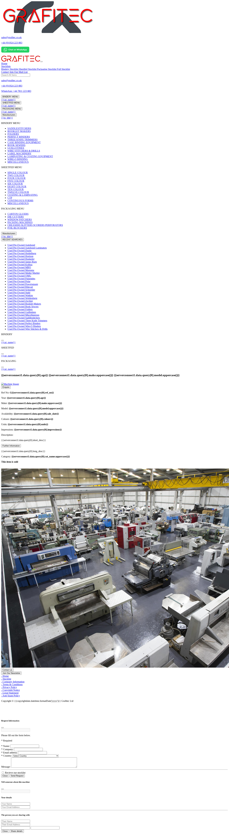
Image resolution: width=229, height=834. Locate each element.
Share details (17, 831)
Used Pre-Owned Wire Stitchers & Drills (27, 329)
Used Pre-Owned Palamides (21, 278)
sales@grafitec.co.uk (11, 37)
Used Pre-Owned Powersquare (22, 284)
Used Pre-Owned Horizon (20, 256)
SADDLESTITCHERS (19, 128)
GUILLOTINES (15, 148)
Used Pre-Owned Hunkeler (20, 259)
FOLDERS (13, 134)
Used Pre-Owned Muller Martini (23, 273)
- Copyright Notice (10, 690)
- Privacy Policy (9, 687)
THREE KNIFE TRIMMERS (22, 139)
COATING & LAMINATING (22, 195)
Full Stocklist (63, 69)
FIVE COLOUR (15, 181)
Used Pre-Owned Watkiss (20, 295)
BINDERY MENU (10, 96)
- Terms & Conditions (12, 684)
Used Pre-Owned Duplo (19, 250)
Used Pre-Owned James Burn (22, 261)
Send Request (17, 776)
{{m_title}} (7, 117)
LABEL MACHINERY (19, 153)
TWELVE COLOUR (18, 192)
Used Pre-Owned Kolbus (19, 264)
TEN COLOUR (15, 189)
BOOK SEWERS (16, 145)
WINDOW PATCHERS (19, 219)
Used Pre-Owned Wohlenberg (22, 298)
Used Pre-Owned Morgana (20, 270)
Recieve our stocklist (14, 772)
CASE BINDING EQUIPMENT (24, 142)
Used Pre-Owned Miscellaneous (23, 315)
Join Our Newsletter (11, 673)
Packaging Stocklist (47, 69)
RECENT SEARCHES (12, 239)
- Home (5, 676)
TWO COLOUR (15, 175)
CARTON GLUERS (18, 214)
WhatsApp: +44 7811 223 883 (16, 91)
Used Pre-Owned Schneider (21, 289)
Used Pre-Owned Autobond (21, 245)
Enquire (5, 387)
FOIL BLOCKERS (17, 228)
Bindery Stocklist (10, 69)
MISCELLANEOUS (18, 162)
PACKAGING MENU (11, 109)
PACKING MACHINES (20, 222)
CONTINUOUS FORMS (20, 200)
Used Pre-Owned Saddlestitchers (23, 317)
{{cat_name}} (8, 99)
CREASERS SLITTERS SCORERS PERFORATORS (35, 225)
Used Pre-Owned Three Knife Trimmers (27, 320)
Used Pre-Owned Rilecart (20, 287)
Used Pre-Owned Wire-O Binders (24, 326)
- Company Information (12, 681)
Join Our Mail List (19, 72)
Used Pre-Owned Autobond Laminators (27, 247)
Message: (5, 766)
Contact (5, 72)
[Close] (2, 727)
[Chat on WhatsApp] (15, 51)
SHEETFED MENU (11, 103)
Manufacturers (8, 115)
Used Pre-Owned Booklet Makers (24, 303)
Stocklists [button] (6, 66)
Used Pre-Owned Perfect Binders (23, 323)
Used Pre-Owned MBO (19, 267)
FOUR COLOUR (16, 178)
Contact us (7, 670)
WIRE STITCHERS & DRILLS (23, 150)
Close (5, 776)
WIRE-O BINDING (17, 159)
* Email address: (9, 752)
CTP (9, 197)
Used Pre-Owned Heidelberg (21, 253)
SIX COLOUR (15, 183)
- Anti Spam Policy (10, 695)
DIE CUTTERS (15, 216)
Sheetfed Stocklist (28, 69)
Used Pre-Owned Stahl (18, 292)
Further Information (11, 446)
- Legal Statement (10, 693)
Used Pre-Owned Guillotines (21, 312)
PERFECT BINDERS (18, 136)
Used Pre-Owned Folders (20, 309)
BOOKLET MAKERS (19, 131)
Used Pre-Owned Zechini (20, 301)
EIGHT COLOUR (16, 186)
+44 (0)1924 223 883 (11, 42)
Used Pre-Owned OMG (19, 275)
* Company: (7, 749)
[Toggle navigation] (41, 61)
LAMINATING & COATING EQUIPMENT (30, 156)
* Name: (5, 746)
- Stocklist (6, 679)
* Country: (6, 755)
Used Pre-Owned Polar (18, 281)
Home (4, 63)
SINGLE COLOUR (17, 172)
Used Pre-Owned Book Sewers (22, 306)
